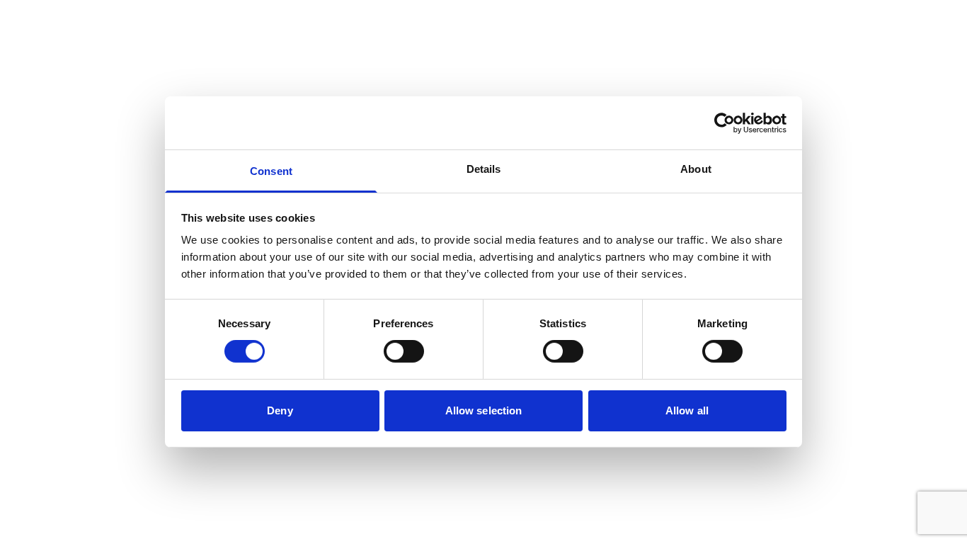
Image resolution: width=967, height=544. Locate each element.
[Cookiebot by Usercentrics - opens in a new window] (724, 122)
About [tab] (695, 169)
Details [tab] (484, 169)
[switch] (404, 351)
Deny (279, 410)
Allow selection (483, 410)
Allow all (687, 410)
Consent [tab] (271, 171)
